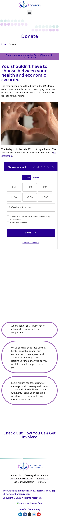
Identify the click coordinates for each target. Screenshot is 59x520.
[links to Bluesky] (34, 514)
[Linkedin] (20, 514)
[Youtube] (39, 514)
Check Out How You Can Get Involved (29, 434)
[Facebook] (25, 514)
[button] (29, 12)
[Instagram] (30, 514)
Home (3, 44)
